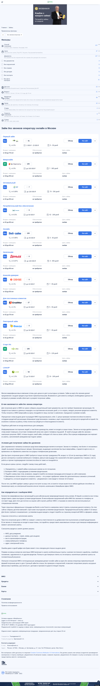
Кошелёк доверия (10, 275)
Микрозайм (8, 160)
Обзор (70, 141)
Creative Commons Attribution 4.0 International (45, 652)
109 (28, 233)
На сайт (85, 141)
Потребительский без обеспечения (18, 206)
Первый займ (9, 137)
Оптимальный (9, 183)
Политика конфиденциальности (11, 602)
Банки (3, 586)
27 (29, 302)
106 (28, 349)
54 (29, 372)
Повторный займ (10, 321)
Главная (4, 27)
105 (28, 164)
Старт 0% (7, 345)
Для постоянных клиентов (14, 298)
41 (29, 141)
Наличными (8, 252)
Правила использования (9, 605)
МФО (3, 576)
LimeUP (6, 368)
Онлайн (6, 229)
